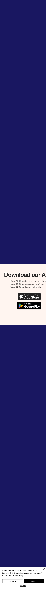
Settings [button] (23, 585)
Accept (33, 581)
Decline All (13, 581)
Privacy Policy (18, 575)
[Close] (43, 570)
